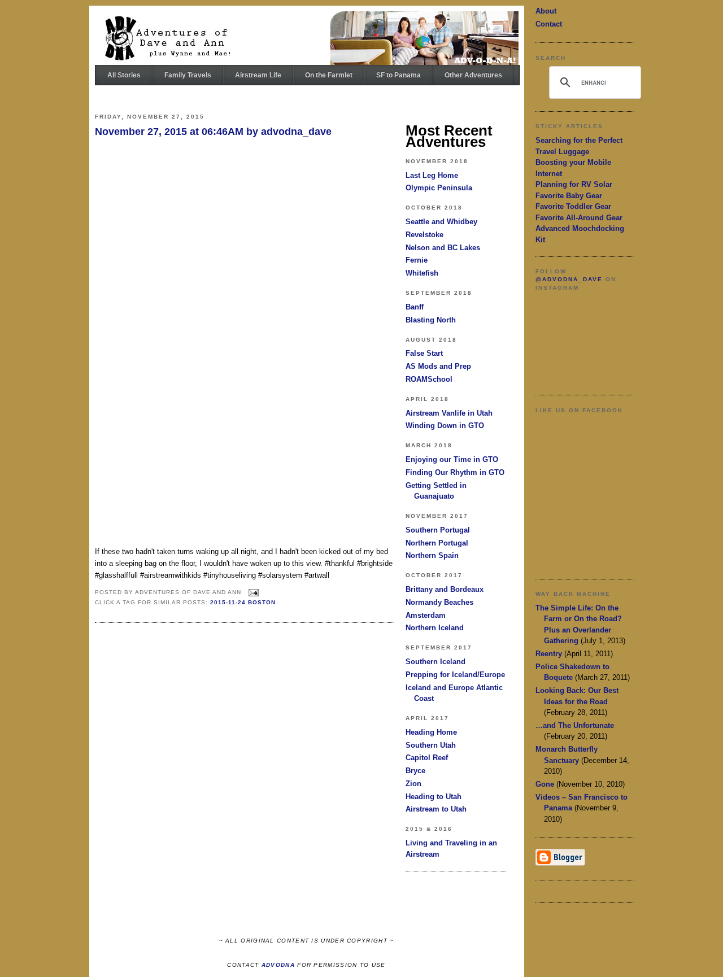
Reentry (548, 653)
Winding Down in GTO (445, 425)
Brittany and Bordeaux (445, 589)
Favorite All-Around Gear (578, 217)
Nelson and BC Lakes (443, 247)
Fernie (417, 260)
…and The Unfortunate (574, 725)
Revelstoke (424, 234)
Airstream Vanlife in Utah (449, 413)
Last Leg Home (432, 175)
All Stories (124, 75)
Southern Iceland (435, 661)
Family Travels (187, 75)
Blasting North (431, 320)
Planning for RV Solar (573, 184)
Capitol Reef (427, 757)
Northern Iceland (435, 627)
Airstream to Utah (436, 809)
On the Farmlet (328, 75)
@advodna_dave (569, 279)
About (545, 11)
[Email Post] (252, 593)
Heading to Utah (433, 796)
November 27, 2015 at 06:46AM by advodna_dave (213, 131)
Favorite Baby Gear (568, 195)
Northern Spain (432, 555)
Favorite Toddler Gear (573, 206)
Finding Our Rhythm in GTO (455, 472)
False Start (424, 353)
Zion (413, 783)
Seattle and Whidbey (441, 221)
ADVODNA (278, 965)
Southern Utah (431, 745)
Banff (415, 307)
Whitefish (422, 273)
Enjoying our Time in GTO (452, 459)
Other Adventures (473, 75)
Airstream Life (258, 75)
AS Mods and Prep (438, 366)
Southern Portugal (438, 530)
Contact (548, 24)
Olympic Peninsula (439, 188)
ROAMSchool (429, 379)
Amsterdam (426, 615)
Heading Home (431, 732)
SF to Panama (398, 75)
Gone (544, 784)
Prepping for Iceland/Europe (455, 674)
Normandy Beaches (439, 602)
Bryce (415, 770)
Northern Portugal (437, 543)
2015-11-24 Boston (243, 602)
